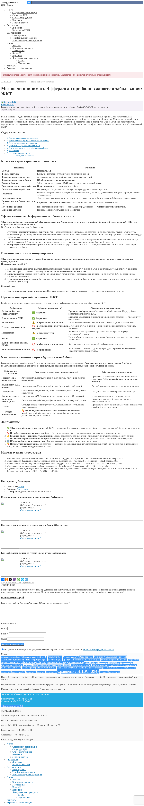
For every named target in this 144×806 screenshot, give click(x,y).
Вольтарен (32, 662)
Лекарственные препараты (25, 58)
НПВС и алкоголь (81, 665)
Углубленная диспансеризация (27, 40)
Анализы (16, 45)
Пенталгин (31, 672)
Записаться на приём (11, 706)
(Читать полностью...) (30, 510)
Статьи (10, 43)
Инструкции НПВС (12, 665)
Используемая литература (19, 153)
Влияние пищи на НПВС (114, 659)
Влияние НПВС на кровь (86, 659)
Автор (21, 486)
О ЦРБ (10, 10)
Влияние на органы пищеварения (23, 143)
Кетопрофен (48, 665)
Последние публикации (25, 155)
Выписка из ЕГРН (21, 30)
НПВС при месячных (69, 667)
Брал (68, 659)
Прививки (17, 55)
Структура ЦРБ (19, 15)
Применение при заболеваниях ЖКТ (24, 145)
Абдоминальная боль (11, 582)
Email (4, 633)
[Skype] (22, 579)
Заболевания (18, 50)
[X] (10, 579)
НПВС (21, 60)
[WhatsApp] (18, 579)
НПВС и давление (126, 665)
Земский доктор (20, 22)
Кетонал (37, 665)
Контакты (11, 65)
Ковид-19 (16, 53)
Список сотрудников (22, 17)
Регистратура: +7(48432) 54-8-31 (16, 699)
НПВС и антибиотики (104, 665)
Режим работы (19, 35)
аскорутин (115, 672)
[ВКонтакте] (2, 579)
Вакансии (17, 20)
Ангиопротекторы (71, 657)
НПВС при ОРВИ (11, 667)
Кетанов (28, 665)
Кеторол (58, 665)
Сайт (3, 639)
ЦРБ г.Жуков (7, 5)
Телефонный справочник (24, 38)
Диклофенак (75, 662)
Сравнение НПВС (78, 671)
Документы (12, 25)
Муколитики (24, 63)
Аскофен (86, 657)
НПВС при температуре (95, 667)
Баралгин (55, 659)
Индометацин (127, 663)
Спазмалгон (51, 672)
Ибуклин (103, 663)
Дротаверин (91, 663)
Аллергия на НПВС (36, 657)
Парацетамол (18, 672)
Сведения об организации (24, 12)
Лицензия (17, 28)
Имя (4, 628)
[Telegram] (26, 579)
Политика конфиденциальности (98, 649)
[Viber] (14, 579)
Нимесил (131, 668)
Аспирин (101, 657)
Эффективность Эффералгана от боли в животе (29, 140)
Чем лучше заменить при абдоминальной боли (29, 148)
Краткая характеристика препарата (23, 138)
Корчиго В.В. (7, 104)
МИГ (67, 665)
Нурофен (6, 672)
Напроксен (121, 668)
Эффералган (21, 82)
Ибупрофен (114, 663)
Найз (112, 668)
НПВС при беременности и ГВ (39, 667)
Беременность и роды (22, 48)
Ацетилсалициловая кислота (18, 659)
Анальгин (55, 657)
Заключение (14, 150)
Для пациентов (14, 33)
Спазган (41, 672)
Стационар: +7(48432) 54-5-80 (15, 701)
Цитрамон (104, 672)
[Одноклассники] (6, 579)
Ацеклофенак (117, 657)
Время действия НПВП (53, 662)
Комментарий (8, 623)
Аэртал (41, 659)
